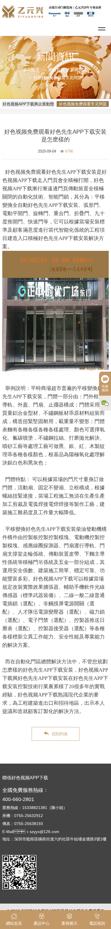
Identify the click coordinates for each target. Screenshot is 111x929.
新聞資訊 (79, 69)
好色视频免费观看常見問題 (57, 77)
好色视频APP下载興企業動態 (28, 104)
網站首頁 (56, 69)
